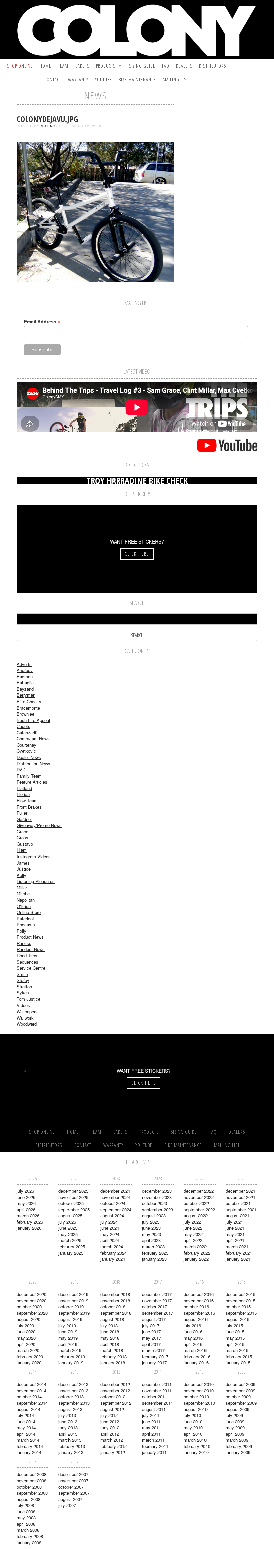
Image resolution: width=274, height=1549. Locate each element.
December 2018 (115, 1294)
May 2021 (235, 1234)
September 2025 (74, 1209)
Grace (22, 831)
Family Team (29, 776)
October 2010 (196, 1396)
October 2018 (112, 1306)
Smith (22, 974)
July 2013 (67, 1415)
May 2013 (68, 1427)
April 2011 (151, 1434)
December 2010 (199, 1384)
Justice (24, 869)
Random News (31, 949)
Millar (48, 126)
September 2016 (199, 1313)
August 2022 (196, 1215)
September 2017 (157, 1313)
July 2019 (67, 1325)
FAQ (165, 66)
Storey (23, 980)
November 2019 (73, 1300)
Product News (30, 937)
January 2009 (238, 1452)
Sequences (27, 962)
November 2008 (31, 1480)
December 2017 (157, 1294)
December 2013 (73, 1384)
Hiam (22, 850)
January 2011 (154, 1452)
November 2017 (157, 1300)
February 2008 (30, 1536)
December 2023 (157, 1191)
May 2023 (151, 1234)
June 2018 (109, 1331)
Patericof (25, 918)
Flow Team (27, 800)
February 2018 (113, 1356)
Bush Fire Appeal (33, 720)
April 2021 (235, 1240)
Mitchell (24, 893)
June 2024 (109, 1228)
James (23, 863)
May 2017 (151, 1338)
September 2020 (32, 1313)
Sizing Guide (142, 66)
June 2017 (151, 1331)
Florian (23, 794)
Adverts (24, 664)
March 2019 (69, 1350)
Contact (52, 79)
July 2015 (234, 1325)
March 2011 (153, 1440)
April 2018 (109, 1344)
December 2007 (73, 1474)
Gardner (24, 819)
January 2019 (70, 1362)
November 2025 (73, 1197)
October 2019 (71, 1306)
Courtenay (26, 745)
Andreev (25, 670)
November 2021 (240, 1197)
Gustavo (25, 844)
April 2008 (26, 1524)
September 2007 (74, 1493)
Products (105, 66)
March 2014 (28, 1440)
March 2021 (237, 1246)
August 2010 (196, 1409)
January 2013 (70, 1452)
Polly (21, 931)
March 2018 (111, 1350)
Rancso (24, 943)
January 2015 (238, 1362)
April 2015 (235, 1344)
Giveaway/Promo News (39, 825)
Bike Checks (29, 701)
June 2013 (67, 1421)
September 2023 (157, 1209)
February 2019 (71, 1356)
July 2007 (67, 1505)
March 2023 (153, 1246)
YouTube (103, 79)
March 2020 (28, 1350)
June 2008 (26, 1511)
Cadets (82, 66)
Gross (22, 837)
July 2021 (234, 1222)
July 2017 (150, 1325)
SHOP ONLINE (20, 66)
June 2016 (193, 1331)
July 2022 (192, 1222)
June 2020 (26, 1331)
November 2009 (240, 1390)
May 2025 (68, 1234)
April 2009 (235, 1434)
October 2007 (71, 1487)
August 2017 (154, 1319)
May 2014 (26, 1427)
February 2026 (30, 1222)
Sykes (23, 992)
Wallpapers (27, 1011)
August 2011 (154, 1409)
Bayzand (25, 689)
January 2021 (238, 1259)
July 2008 (25, 1505)
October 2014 (29, 1396)
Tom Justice (28, 999)
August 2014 (28, 1409)
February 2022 (197, 1253)
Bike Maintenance (137, 79)
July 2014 (25, 1415)
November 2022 (199, 1197)
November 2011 (157, 1390)
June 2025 (67, 1228)
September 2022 (199, 1209)
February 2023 (155, 1253)
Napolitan (26, 900)
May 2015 (235, 1338)
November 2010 (199, 1390)
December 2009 (240, 1384)
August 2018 (112, 1319)
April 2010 (193, 1434)
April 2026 (26, 1209)
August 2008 (28, 1499)
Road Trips (27, 955)
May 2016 (193, 1338)
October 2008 (29, 1487)
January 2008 (29, 1542)
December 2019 (73, 1294)
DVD (21, 769)
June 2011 (151, 1421)
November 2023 (157, 1197)
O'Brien (24, 906)
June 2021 (235, 1228)
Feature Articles (32, 782)
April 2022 (193, 1240)
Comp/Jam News (33, 738)
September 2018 (115, 1313)
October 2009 (238, 1396)
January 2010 (196, 1452)
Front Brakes (29, 807)
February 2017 (155, 1356)
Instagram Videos (34, 856)
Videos (23, 1005)
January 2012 (112, 1452)
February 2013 (71, 1446)
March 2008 (28, 1530)
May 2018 (109, 1338)
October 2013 (71, 1396)
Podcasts (26, 924)
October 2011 (154, 1396)
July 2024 (109, 1222)
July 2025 (67, 1222)
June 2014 (26, 1421)
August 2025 (70, 1215)
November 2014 (31, 1390)
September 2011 (157, 1403)
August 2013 (70, 1409)
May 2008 (26, 1517)
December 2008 (31, 1474)
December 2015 (240, 1294)
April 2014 (26, 1434)
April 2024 (109, 1240)
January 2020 (29, 1362)
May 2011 (151, 1427)
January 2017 (154, 1362)
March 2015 (237, 1350)
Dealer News (29, 757)
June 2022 (193, 1228)
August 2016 (196, 1319)
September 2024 (115, 1209)
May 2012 (109, 1427)
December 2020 (31, 1294)
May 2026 (26, 1203)
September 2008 (32, 1493)
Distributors (212, 66)
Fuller (22, 813)
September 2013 (74, 1403)
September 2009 (241, 1403)
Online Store (29, 912)
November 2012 (115, 1390)
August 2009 (237, 1409)
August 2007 (70, 1499)
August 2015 (237, 1319)
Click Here (137, 554)
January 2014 (29, 1452)
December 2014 (31, 1384)
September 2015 (241, 1313)
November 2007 (73, 1480)
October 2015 (238, 1306)
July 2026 (25, 1191)
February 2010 (197, 1446)
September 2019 (74, 1313)
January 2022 (196, 1259)
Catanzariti (27, 732)
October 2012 (112, 1396)
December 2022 (199, 1191)
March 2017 (153, 1350)
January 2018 (112, 1362)
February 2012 (113, 1446)
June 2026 (26, 1197)
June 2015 (235, 1331)
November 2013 (73, 1390)
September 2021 (241, 1209)
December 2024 (115, 1191)
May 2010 (193, 1427)
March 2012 (111, 1440)
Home (45, 66)
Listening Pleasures (36, 881)
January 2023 (154, 1259)
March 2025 (69, 1240)
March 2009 (237, 1440)
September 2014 (32, 1403)
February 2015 (239, 1356)
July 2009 (234, 1415)
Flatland (24, 788)
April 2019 (67, 1344)
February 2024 (113, 1253)
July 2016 (192, 1325)
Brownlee (25, 714)
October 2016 (196, 1306)
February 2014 (30, 1446)
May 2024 (109, 1234)
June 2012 (109, 1421)
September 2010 (199, 1403)
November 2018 (115, 1300)
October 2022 (196, 1203)
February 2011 (155, 1446)
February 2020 (30, 1356)
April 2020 (26, 1344)
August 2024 (112, 1215)
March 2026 (28, 1215)
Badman (25, 676)
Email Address (42, 322)
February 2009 (239, 1446)
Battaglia (25, 682)
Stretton (24, 986)
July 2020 (25, 1325)
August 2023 (154, 1215)
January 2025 (70, 1253)
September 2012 (115, 1403)
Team (63, 66)
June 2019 (67, 1331)
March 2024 (111, 1246)
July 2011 (150, 1415)
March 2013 (69, 1440)
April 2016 (193, 1344)
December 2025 (73, 1191)
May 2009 (235, 1427)
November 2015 (240, 1300)
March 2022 (195, 1246)
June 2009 (235, 1421)
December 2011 (157, 1384)
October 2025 (71, 1203)
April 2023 (151, 1240)
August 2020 (28, 1319)
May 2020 (26, 1338)
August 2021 (237, 1215)
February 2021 (239, 1253)
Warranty (78, 79)
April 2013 (67, 1434)
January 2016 (196, 1362)
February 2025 (71, 1246)
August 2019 (70, 1319)
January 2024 (112, 1259)
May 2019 (68, 1338)
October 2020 (29, 1306)
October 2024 (112, 1203)
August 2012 (112, 1409)
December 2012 (115, 1384)
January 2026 (29, 1228)
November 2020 (31, 1300)
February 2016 (197, 1356)
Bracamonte (28, 708)
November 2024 (115, 1197)
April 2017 (151, 1344)
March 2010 (195, 1440)
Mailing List (175, 79)
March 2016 (195, 1350)
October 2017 (154, 1306)
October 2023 (154, 1203)
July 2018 (109, 1325)
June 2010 (193, 1421)
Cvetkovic (26, 751)
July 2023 (150, 1222)
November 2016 (199, 1300)
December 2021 (240, 1191)
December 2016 (199, 1294)
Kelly (21, 875)
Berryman (26, 695)
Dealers (184, 66)
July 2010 (192, 1415)
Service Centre (31, 968)
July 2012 (109, 1415)
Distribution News (33, 763)
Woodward (27, 1024)
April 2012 (109, 1434)
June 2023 (151, 1228)
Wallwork (25, 1018)
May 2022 (193, 1234)
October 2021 (238, 1203)
